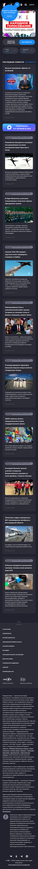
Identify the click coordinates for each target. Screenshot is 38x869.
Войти (31, 4)
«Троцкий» (30, 750)
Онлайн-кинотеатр (9, 637)
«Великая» (6, 752)
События (5, 667)
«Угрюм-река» (15, 750)
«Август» (5, 748)
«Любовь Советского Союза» (18, 748)
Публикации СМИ (8, 671)
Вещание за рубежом (26, 683)
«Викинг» (23, 750)
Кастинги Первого (8, 646)
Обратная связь (8, 659)
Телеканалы (7, 811)
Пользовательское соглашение (13, 654)
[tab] (11, 42)
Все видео (6, 650)
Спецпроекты (7, 633)
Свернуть (19, 624)
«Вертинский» (15, 752)
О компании (7, 629)
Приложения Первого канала (12, 642)
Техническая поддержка (11, 663)
